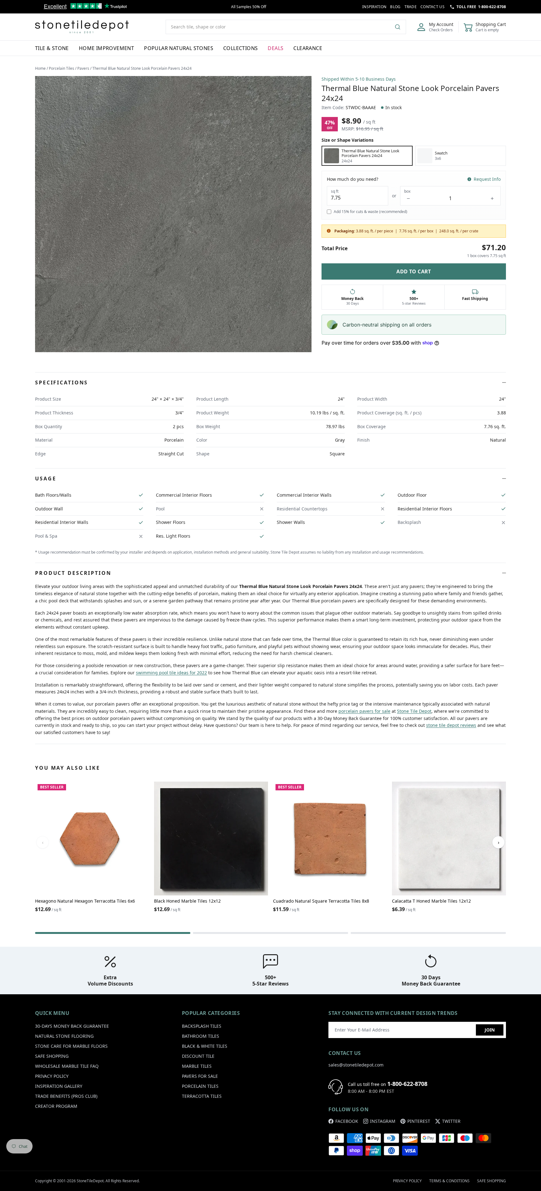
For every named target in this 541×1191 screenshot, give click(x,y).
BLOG (395, 6)
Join (490, 1030)
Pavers (83, 68)
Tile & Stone (52, 48)
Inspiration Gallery (58, 1086)
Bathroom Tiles (200, 1036)
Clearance (307, 48)
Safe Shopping (52, 1056)
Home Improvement (106, 48)
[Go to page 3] (428, 933)
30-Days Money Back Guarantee (72, 1026)
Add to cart (413, 271)
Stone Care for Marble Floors (71, 1046)
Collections (240, 48)
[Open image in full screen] (173, 214)
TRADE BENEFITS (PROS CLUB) (66, 1096)
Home (40, 68)
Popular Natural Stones (178, 48)
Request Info (487, 179)
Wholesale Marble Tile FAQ (67, 1066)
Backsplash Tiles (201, 1026)
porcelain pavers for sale (364, 711)
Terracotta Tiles (202, 1096)
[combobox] (286, 27)
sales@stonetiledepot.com (356, 1065)
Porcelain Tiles (61, 68)
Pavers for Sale (200, 1076)
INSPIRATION (374, 6)
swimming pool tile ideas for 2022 (171, 673)
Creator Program (56, 1106)
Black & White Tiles (204, 1046)
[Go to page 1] (112, 933)
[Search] (400, 27)
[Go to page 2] (270, 933)
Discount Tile (198, 1056)
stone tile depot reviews (451, 725)
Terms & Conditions (449, 1180)
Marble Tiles (197, 1066)
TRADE (410, 6)
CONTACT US (432, 6)
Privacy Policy (52, 1076)
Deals (275, 48)
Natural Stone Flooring (64, 1036)
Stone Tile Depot (414, 711)
